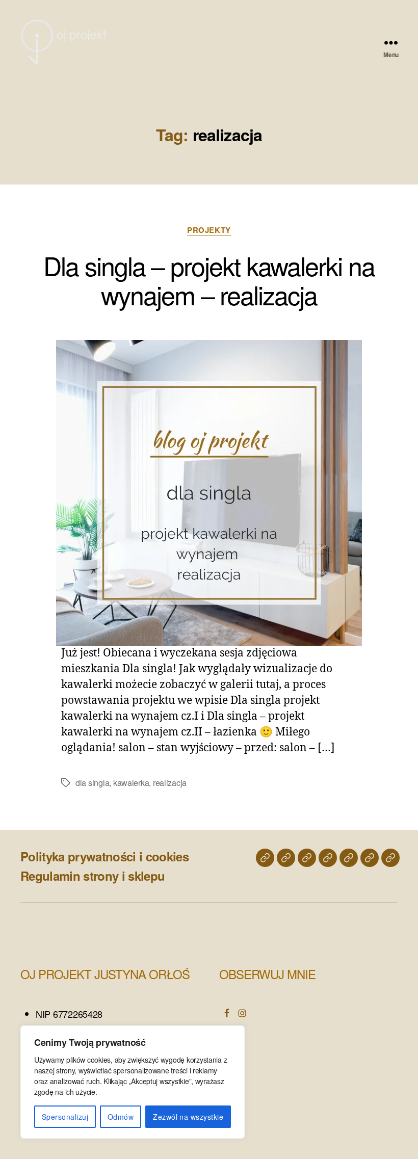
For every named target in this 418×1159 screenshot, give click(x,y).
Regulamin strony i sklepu (92, 875)
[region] (132, 1082)
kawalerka (131, 782)
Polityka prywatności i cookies (104, 856)
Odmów (121, 1117)
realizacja (170, 782)
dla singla (92, 782)
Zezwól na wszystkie (188, 1117)
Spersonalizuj (65, 1117)
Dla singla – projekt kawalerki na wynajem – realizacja (208, 279)
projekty (208, 230)
